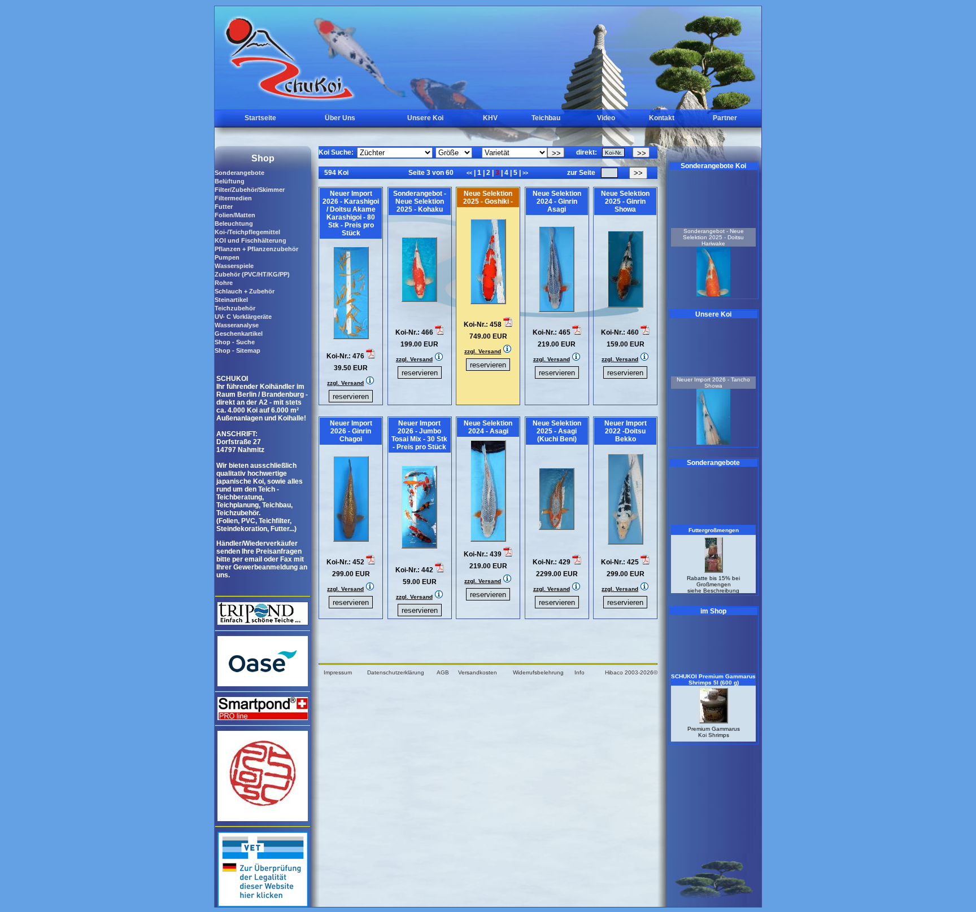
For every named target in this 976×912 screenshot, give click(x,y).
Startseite (260, 118)
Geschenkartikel (239, 333)
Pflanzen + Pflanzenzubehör (256, 248)
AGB (443, 672)
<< (470, 173)
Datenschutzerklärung (395, 672)
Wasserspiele (234, 265)
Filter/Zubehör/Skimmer (250, 189)
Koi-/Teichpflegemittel (247, 232)
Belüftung (230, 181)
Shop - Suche (235, 342)
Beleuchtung (234, 223)
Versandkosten (477, 672)
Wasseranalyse (237, 325)
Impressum (338, 672)
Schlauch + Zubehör (244, 291)
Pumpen (227, 257)
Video (606, 118)
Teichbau (545, 118)
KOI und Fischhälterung (250, 240)
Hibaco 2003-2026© (631, 672)
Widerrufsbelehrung (538, 672)
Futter (224, 206)
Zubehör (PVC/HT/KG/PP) (252, 274)
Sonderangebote (239, 172)
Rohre (224, 282)
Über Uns (340, 118)
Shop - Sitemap (237, 350)
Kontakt (661, 118)
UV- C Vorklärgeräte (243, 316)
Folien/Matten (235, 215)
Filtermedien (233, 198)
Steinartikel (231, 299)
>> (525, 173)
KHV (490, 118)
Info (579, 672)
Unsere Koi (425, 118)
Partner (725, 118)
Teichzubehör (235, 308)
